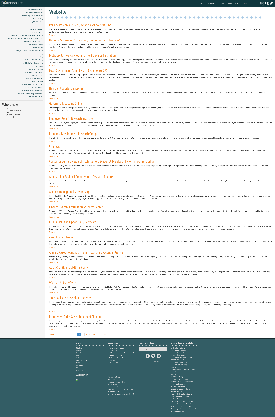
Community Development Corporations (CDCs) (180, 354)
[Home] (12, 3)
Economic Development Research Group (73, 134)
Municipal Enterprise (178, 387)
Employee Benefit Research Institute (71, 118)
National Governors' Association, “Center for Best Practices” (84, 40)
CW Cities (79, 363)
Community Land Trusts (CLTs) (181, 362)
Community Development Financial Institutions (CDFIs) (184, 359)
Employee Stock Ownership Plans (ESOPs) (183, 371)
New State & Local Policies (180, 389)
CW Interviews (81, 360)
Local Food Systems (178, 384)
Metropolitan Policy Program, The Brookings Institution (82, 55)
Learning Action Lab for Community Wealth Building (121, 390)
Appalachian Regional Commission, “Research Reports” (82, 176)
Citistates (54, 146)
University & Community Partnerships (184, 409)
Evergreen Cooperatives (116, 382)
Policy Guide (112, 360)
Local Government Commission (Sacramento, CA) (78, 70)
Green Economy (176, 374)
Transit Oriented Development (182, 406)
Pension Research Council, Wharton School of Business (81, 25)
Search (78, 353)
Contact (79, 350)
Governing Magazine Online (65, 103)
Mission (79, 348)
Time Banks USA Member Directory (70, 298)
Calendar (222, 3)
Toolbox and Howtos (115, 363)
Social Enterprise (177, 399)
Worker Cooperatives (178, 411)
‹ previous (54, 334)
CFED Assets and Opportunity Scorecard (72, 222)
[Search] (240, 4)
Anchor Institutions (178, 348)
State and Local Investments (181, 404)
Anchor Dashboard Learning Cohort (121, 394)
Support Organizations (116, 350)
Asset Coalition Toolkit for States (68, 267)
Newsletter (211, 3)
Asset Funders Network (63, 237)
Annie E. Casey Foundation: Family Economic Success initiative (86, 252)
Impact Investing (177, 377)
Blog (230, 3)
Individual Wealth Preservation (182, 382)
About (202, 3)
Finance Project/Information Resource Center (76, 207)
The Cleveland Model (178, 350)
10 (94, 334)
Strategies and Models (116, 348)
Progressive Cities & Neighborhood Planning (75, 316)
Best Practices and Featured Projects (121, 353)
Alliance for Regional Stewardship (69, 192)
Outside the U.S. (176, 391)
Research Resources (115, 355)
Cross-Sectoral (176, 367)
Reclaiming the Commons (180, 396)
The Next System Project (117, 387)
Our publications (114, 377)
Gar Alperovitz (113, 384)
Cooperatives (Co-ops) (179, 365)
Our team (111, 379)
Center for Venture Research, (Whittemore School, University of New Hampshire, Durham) (102, 161)
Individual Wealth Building (180, 379)
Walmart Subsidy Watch (63, 283)
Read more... (54, 35)
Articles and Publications (117, 358)
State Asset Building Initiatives (182, 401)
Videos (78, 358)
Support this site (153, 361)
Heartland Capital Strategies (66, 88)
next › (104, 334)
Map (236, 3)
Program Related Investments (181, 394)
